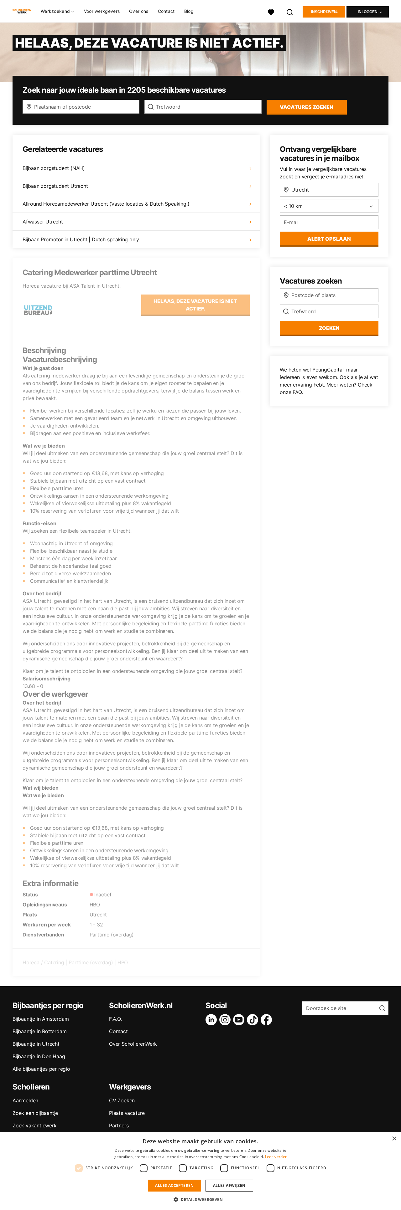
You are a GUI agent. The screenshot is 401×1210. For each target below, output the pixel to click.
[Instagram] (226, 1019)
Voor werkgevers (102, 11)
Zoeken (329, 328)
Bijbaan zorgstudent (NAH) (54, 168)
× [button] (394, 1138)
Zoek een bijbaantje (35, 1113)
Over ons (138, 11)
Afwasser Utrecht (43, 221)
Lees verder (276, 1156)
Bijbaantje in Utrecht (36, 1044)
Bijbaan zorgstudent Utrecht (55, 186)
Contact (166, 11)
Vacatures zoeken (306, 107)
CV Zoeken (122, 1100)
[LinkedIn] (212, 1019)
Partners (118, 1125)
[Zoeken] (290, 11)
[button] (200, 1199)
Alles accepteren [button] (174, 1185)
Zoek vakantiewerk (35, 1125)
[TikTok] (254, 1019)
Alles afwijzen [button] (229, 1185)
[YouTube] (240, 1019)
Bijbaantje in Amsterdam (41, 1019)
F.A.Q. (115, 1019)
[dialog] (200, 1171)
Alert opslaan (329, 239)
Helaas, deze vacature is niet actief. (195, 305)
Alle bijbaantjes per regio (41, 1069)
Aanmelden (25, 1100)
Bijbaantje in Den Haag (39, 1056)
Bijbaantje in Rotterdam (39, 1031)
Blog (189, 11)
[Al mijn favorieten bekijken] (271, 11)
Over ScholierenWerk (133, 1044)
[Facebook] (267, 1019)
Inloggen (368, 12)
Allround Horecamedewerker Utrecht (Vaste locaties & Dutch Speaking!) (106, 204)
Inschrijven (324, 12)
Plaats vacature (127, 1113)
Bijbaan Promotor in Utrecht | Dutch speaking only (81, 239)
